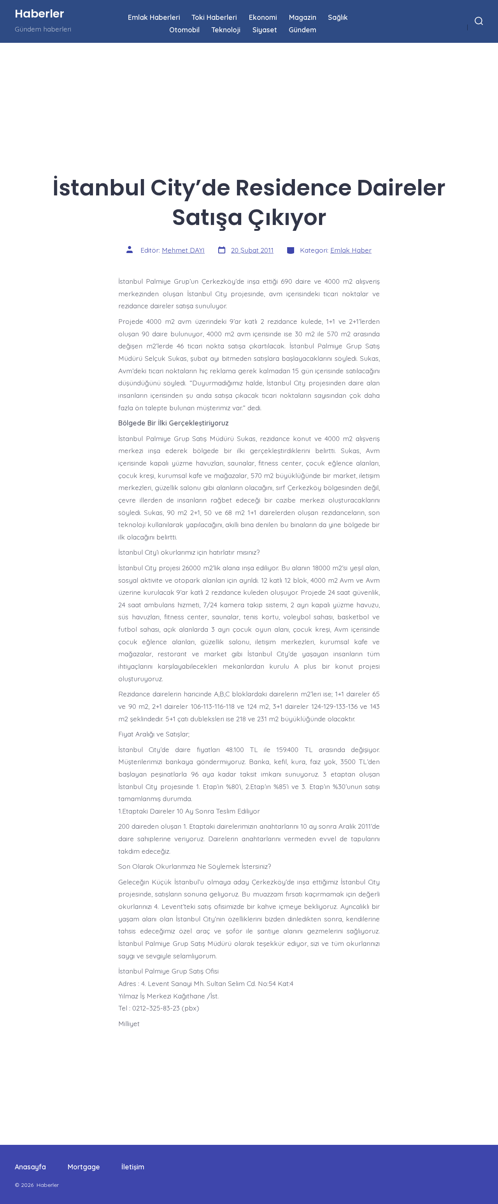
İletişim (132, 1166)
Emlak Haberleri (154, 17)
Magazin (302, 17)
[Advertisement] (233, 100)
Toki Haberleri (214, 17)
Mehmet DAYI (183, 250)
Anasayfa (30, 1166)
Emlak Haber (351, 250)
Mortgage (84, 1166)
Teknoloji (226, 29)
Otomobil (184, 29)
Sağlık (338, 17)
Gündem (302, 29)
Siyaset (265, 29)
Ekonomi (263, 17)
